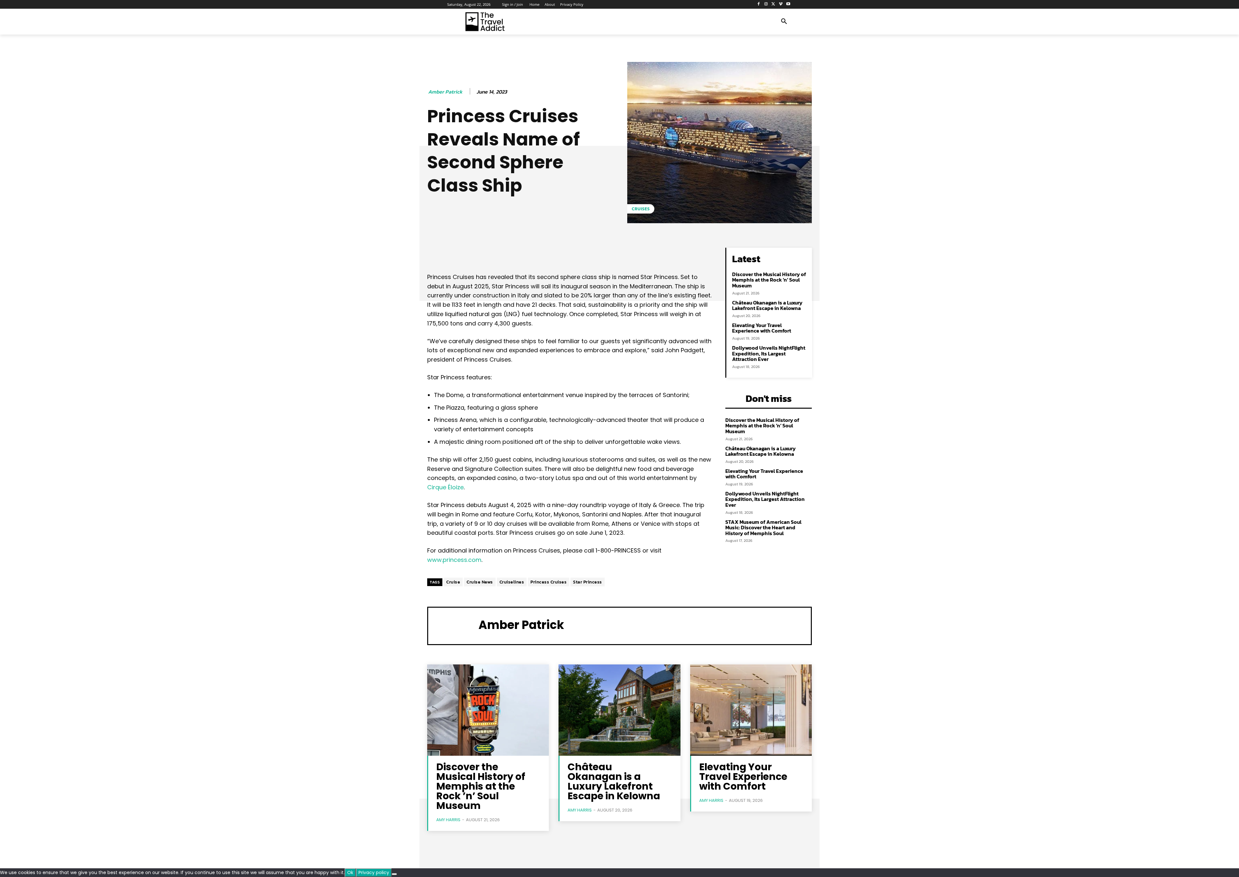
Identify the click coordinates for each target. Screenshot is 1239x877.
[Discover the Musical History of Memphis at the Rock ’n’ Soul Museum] (488, 710)
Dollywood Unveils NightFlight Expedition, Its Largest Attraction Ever (768, 353)
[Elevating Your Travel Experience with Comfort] (751, 710)
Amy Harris (448, 820)
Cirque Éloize (445, 487)
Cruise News (480, 582)
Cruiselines (511, 582)
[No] (394, 874)
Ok (350, 872)
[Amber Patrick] (453, 625)
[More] (634, 254)
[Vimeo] (780, 4)
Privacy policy (373, 872)
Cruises (641, 209)
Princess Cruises (548, 582)
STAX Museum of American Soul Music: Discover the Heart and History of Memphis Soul (763, 527)
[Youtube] (788, 4)
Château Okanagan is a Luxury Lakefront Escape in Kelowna (767, 305)
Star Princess (587, 582)
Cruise (453, 582)
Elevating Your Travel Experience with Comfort (761, 328)
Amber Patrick (445, 92)
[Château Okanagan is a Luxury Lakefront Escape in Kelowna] (619, 710)
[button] (784, 21)
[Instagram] (766, 4)
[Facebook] (758, 4)
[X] (773, 4)
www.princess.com (454, 560)
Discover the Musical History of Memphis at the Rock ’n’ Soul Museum (769, 279)
